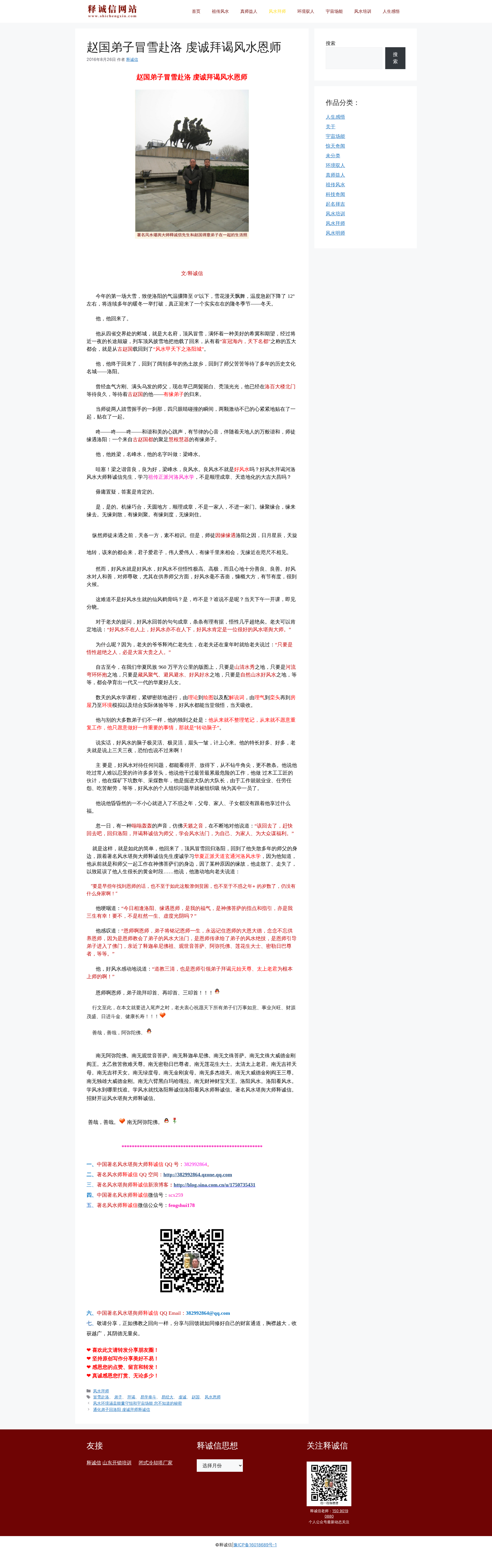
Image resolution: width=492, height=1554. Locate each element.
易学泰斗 (148, 1396)
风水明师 (335, 233)
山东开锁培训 (117, 1463)
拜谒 (131, 1396)
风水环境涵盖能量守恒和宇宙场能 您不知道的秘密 (137, 1403)
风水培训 (362, 11)
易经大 (167, 1396)
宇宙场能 (334, 11)
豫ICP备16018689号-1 (255, 1544)
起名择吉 (335, 204)
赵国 (196, 1396)
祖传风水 (220, 11)
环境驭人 (305, 11)
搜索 (330, 43)
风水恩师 (213, 1396)
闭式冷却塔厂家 (156, 1463)
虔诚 (182, 1396)
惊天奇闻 (335, 146)
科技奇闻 (335, 194)
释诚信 (94, 1463)
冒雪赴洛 (101, 1396)
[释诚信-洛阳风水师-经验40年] (112, 11)
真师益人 (248, 11)
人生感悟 (391, 11)
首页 (196, 11)
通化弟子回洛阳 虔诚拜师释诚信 (121, 1409)
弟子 (118, 1396)
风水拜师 (277, 11)
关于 (330, 126)
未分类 (333, 155)
